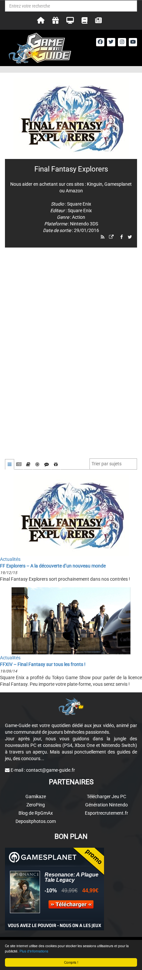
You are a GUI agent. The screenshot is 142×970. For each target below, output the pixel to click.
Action (78, 217)
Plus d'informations (33, 951)
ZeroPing (35, 804)
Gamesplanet (118, 184)
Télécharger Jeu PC (106, 796)
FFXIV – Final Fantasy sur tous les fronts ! (43, 664)
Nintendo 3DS (84, 223)
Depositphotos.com (36, 821)
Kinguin (94, 184)
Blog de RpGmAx (35, 813)
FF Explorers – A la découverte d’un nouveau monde (53, 565)
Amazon (74, 190)
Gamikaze (35, 796)
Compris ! (71, 962)
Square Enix (79, 204)
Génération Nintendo (106, 804)
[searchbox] (107, 463)
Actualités (10, 559)
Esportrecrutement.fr (106, 813)
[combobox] (113, 464)
